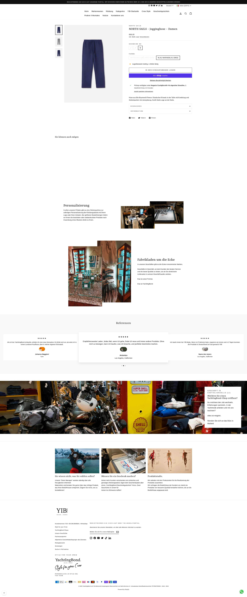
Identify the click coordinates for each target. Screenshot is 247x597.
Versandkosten (144, 37)
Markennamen (97, 11)
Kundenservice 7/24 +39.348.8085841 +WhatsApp (71, 523)
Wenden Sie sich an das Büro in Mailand (220, 422)
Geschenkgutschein (161, 11)
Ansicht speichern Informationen (143, 91)
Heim (86, 11)
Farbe (132, 54)
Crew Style (146, 11)
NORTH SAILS (135, 26)
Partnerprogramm (60, 536)
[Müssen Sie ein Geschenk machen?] (123, 460)
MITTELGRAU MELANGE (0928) (142, 58)
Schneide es (135, 44)
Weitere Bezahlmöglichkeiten (160, 80)
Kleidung (109, 11)
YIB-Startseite (133, 11)
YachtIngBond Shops (61, 530)
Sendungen (136, 106)
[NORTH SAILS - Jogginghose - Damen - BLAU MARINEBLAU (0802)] (59, 185)
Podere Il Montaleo (92, 15)
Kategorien (120, 11)
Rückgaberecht (60, 543)
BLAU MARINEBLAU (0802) (168, 58)
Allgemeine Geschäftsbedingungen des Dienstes (70, 539)
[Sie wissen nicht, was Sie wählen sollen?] (77, 460)
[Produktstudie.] (170, 460)
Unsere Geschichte (61, 533)
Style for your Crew (61, 527)
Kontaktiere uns (117, 15)
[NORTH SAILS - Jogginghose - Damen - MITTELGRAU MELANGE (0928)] (56, 185)
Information (136, 111)
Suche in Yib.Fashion (62, 549)
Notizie (105, 15)
